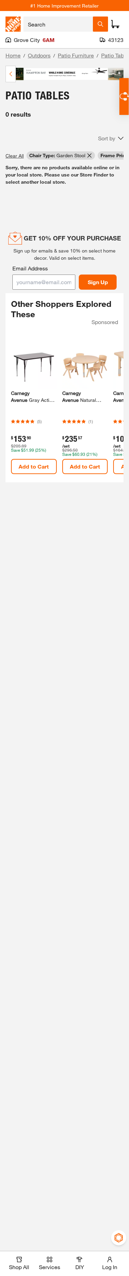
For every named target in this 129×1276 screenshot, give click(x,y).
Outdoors (39, 55)
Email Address (30, 268)
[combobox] (58, 24)
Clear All (15, 156)
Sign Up (98, 282)
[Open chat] (124, 96)
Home (13, 55)
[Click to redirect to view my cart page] (115, 24)
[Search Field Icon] (100, 24)
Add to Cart (34, 466)
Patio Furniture (76, 55)
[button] (110, 138)
